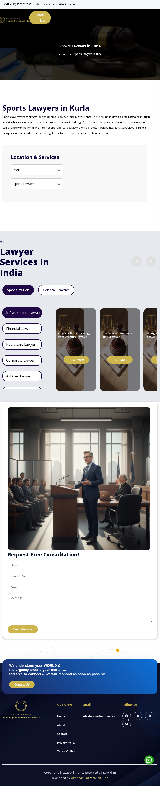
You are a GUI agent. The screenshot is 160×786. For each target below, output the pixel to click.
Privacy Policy (66, 742)
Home (62, 54)
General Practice (56, 290)
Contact (62, 734)
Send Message (23, 629)
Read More (76, 360)
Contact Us (21, 684)
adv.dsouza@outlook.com (61, 4)
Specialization (18, 290)
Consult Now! (40, 17)
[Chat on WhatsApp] (149, 760)
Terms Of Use (66, 751)
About (61, 725)
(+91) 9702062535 (20, 4)
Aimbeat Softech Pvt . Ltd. (90, 778)
